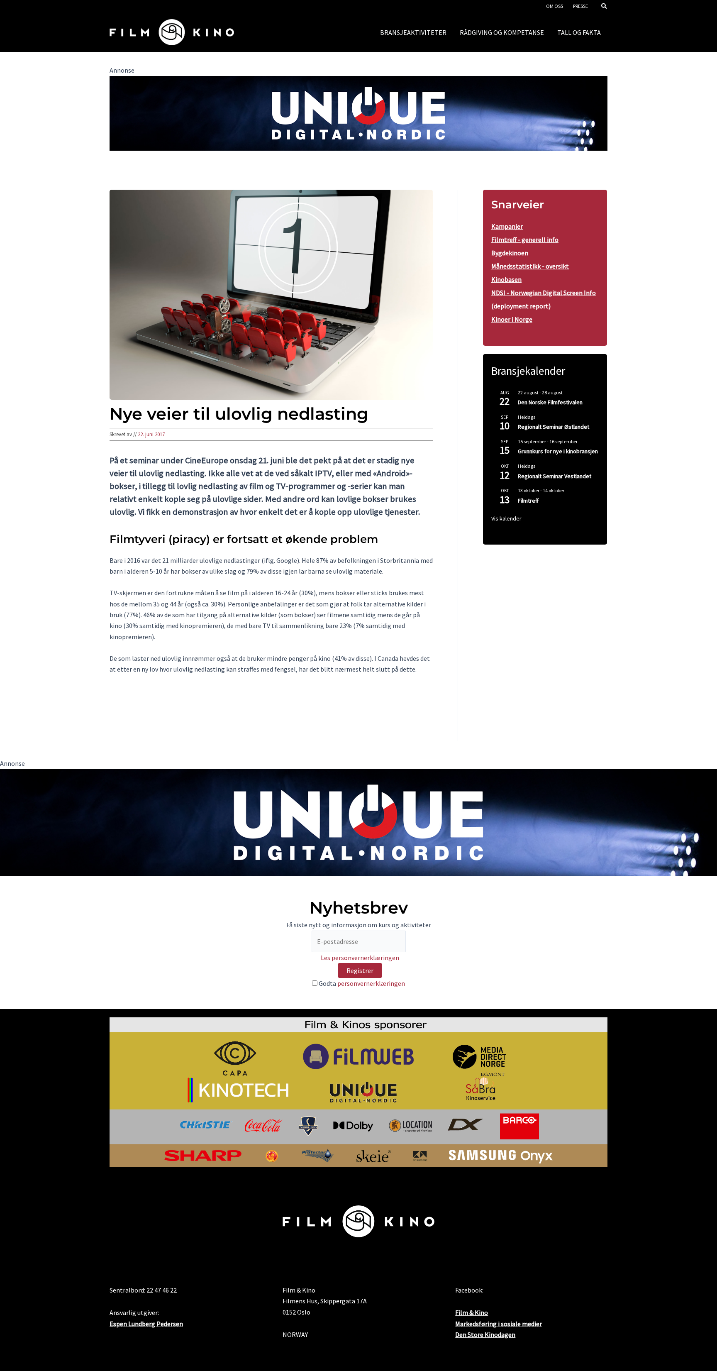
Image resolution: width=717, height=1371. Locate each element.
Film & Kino (471, 1312)
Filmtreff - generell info (524, 239)
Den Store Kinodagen (485, 1334)
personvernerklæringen (371, 983)
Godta (361, 983)
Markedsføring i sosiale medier (498, 1324)
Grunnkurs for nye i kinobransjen (558, 451)
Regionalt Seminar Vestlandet (554, 476)
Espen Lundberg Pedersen (146, 1324)
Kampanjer (507, 226)
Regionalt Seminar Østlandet (553, 426)
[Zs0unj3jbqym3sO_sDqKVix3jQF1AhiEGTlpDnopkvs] (358, 112)
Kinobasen (506, 279)
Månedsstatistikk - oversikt (530, 266)
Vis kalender (506, 518)
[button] (604, 7)
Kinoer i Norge (511, 319)
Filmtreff (528, 500)
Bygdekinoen (509, 253)
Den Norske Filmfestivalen (550, 402)
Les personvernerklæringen (360, 957)
